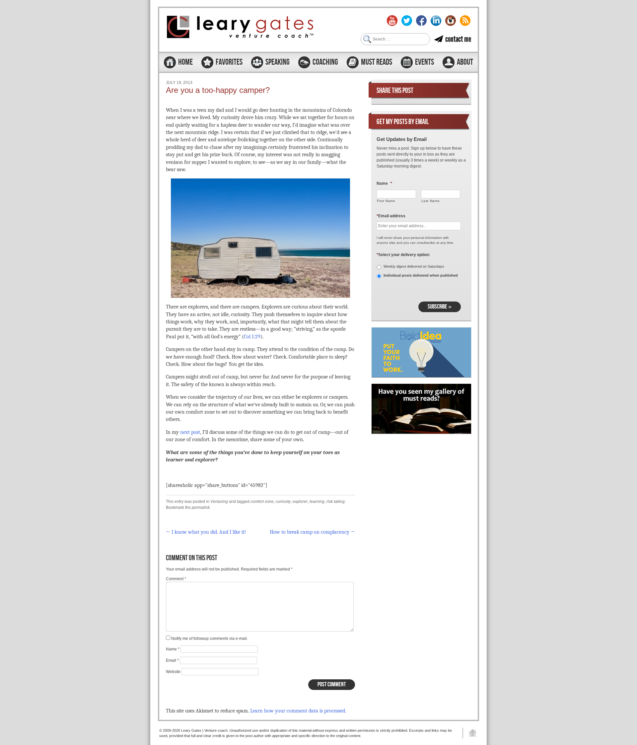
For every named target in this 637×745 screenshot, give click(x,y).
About (465, 62)
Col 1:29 (252, 337)
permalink (201, 507)
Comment (176, 578)
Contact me (458, 39)
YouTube (392, 21)
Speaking (277, 62)
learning (317, 501)
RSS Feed (465, 21)
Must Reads (376, 62)
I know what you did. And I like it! (206, 532)
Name (172, 649)
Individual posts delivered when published (421, 275)
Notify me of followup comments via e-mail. (209, 638)
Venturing (219, 501)
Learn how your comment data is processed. (298, 711)
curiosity (283, 501)
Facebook (421, 21)
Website (173, 671)
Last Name (430, 201)
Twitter (407, 21)
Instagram (451, 21)
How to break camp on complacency (312, 532)
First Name (386, 201)
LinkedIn (436, 21)
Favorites (229, 62)
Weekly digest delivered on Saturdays (414, 266)
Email (172, 660)
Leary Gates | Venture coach (240, 28)
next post (190, 432)
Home (185, 62)
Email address (391, 216)
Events (424, 62)
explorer (300, 501)
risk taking (335, 501)
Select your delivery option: (403, 254)
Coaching (325, 62)
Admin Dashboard (470, 733)
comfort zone (262, 501)
